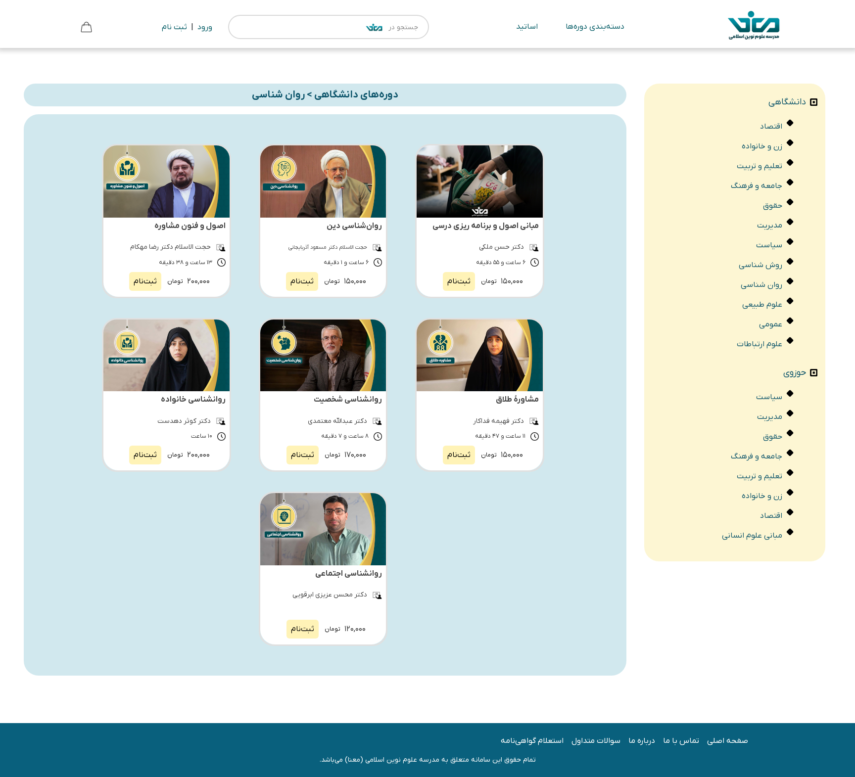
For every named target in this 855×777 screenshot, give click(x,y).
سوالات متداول (595, 741)
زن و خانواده (762, 146)
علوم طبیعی (762, 305)
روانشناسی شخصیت (348, 400)
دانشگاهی (787, 102)
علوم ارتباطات (759, 344)
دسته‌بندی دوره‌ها (595, 27)
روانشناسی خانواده (193, 400)
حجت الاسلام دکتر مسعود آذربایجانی (327, 247)
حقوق (772, 206)
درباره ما (641, 741)
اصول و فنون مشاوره (190, 226)
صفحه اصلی (727, 741)
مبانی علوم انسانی (752, 536)
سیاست (769, 245)
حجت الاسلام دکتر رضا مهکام (170, 247)
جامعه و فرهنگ (756, 186)
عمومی (770, 324)
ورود (204, 27)
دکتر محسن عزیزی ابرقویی (329, 595)
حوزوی (794, 372)
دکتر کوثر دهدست (184, 421)
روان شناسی (761, 285)
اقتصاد (771, 127)
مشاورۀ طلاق (517, 400)
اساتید (527, 27)
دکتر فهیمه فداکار (498, 421)
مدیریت (769, 225)
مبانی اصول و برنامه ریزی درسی (485, 226)
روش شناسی (760, 265)
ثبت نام (174, 27)
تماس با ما (681, 741)
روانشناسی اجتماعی (348, 574)
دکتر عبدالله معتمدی (337, 421)
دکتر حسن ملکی (501, 247)
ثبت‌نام (459, 281)
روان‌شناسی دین (354, 226)
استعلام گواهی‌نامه (532, 741)
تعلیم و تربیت (759, 166)
